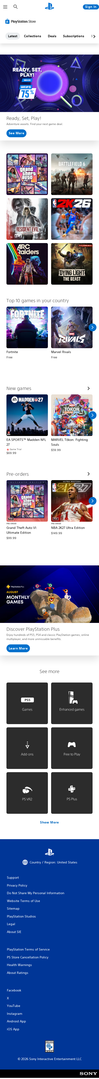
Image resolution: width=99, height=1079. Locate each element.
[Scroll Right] (92, 327)
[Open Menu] (5, 7)
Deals (52, 36)
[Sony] (88, 1077)
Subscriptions (73, 36)
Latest (12, 36)
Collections (32, 36)
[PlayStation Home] (49, 6)
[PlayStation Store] (21, 21)
